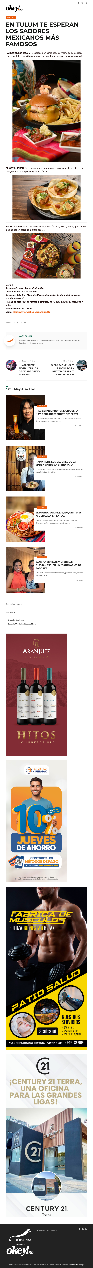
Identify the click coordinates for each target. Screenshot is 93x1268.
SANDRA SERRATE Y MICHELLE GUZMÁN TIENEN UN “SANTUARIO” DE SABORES (58, 565)
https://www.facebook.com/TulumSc (31, 312)
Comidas (10, 18)
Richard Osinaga (78, 1265)
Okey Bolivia (25, 336)
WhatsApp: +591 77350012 (46, 1230)
